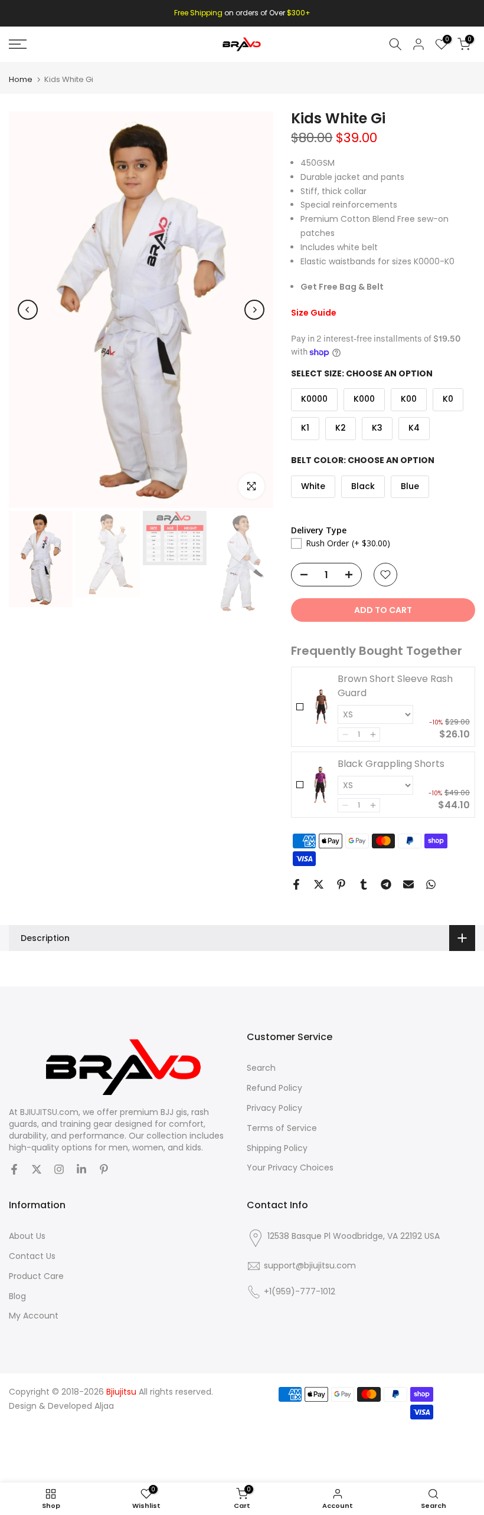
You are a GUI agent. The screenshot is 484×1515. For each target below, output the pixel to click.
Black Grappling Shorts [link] (391, 763)
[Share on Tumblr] (363, 884)
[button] (345, 734)
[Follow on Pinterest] (104, 1169)
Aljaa (104, 1406)
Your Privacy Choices (290, 1167)
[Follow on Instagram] (59, 1169)
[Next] (254, 310)
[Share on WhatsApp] (431, 884)
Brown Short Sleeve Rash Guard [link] (395, 686)
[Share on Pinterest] (341, 884)
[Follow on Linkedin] (81, 1169)
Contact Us (32, 1256)
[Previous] (28, 310)
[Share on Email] (408, 884)
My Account (33, 1315)
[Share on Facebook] (296, 884)
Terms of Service (282, 1128)
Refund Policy (274, 1088)
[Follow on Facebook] (14, 1169)
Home (20, 79)
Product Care (36, 1276)
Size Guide (313, 313)
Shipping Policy (277, 1148)
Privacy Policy (274, 1108)
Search (261, 1068)
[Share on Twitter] (318, 884)
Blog (17, 1296)
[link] (320, 707)
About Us (27, 1236)
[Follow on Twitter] (36, 1169)
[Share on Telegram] (386, 884)
